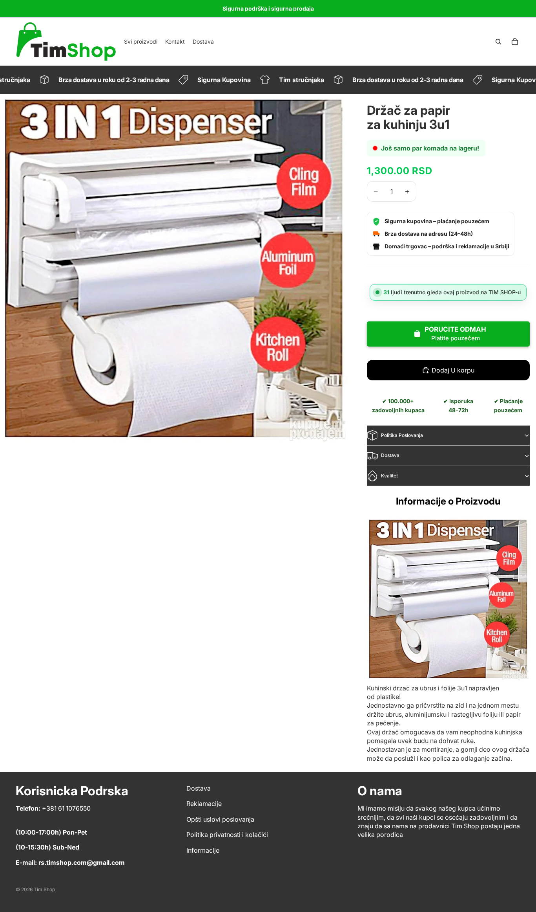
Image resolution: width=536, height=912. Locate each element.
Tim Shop (44, 889)
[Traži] (498, 41)
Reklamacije (204, 803)
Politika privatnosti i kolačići (227, 835)
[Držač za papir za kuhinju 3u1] (448, 598)
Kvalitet (389, 476)
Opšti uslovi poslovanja (220, 819)
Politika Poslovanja (402, 435)
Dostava (390, 455)
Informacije (202, 850)
